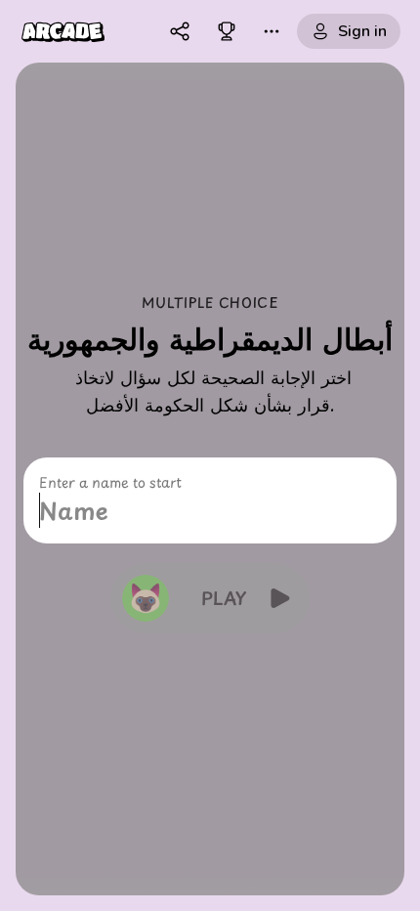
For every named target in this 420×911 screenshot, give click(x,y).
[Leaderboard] (226, 31)
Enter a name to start (110, 483)
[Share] (179, 31)
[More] (271, 31)
